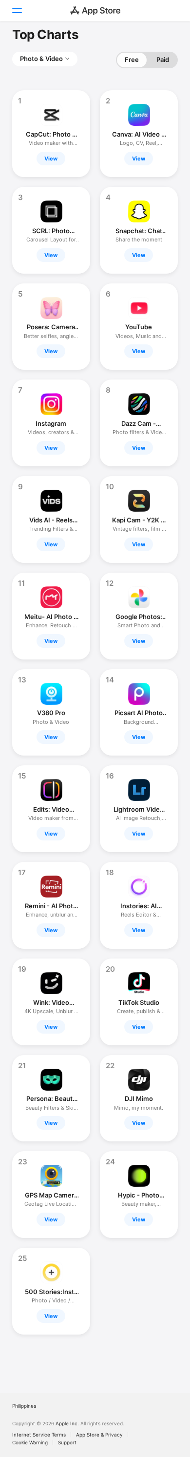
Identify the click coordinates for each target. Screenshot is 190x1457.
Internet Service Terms (39, 1434)
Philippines (24, 1405)
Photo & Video (41, 58)
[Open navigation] (16, 10)
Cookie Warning (30, 1442)
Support (67, 1442)
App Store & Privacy (99, 1434)
